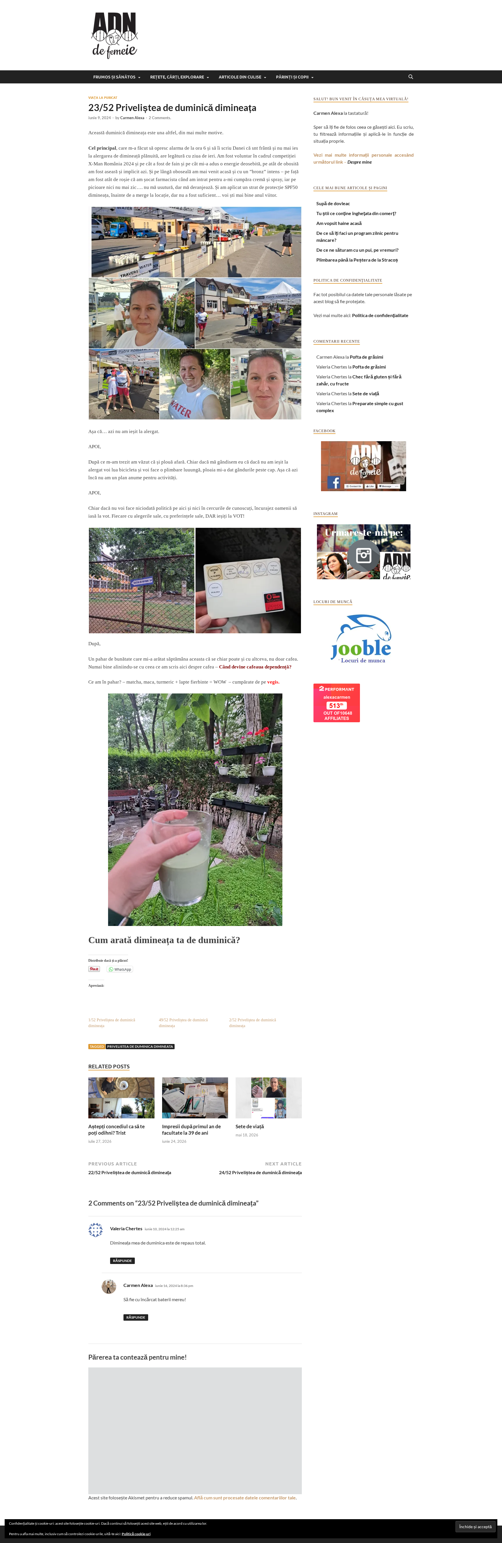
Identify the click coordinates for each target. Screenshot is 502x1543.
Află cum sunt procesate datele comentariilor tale (245, 1497)
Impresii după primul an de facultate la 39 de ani (191, 1129)
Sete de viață (250, 1126)
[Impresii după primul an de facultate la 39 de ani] (195, 1099)
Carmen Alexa (132, 117)
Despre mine (359, 162)
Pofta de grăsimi (366, 357)
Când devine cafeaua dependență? (255, 667)
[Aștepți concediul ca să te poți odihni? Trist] (121, 1099)
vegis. (274, 682)
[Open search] (410, 77)
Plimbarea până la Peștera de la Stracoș (357, 259)
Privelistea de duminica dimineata (140, 1046)
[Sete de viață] (269, 1099)
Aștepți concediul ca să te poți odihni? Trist (116, 1129)
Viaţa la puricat (102, 98)
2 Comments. (160, 117)
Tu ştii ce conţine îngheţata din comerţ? (356, 213)
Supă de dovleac (333, 203)
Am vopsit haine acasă (339, 223)
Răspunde (122, 1260)
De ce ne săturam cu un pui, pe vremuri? (357, 250)
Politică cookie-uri (136, 1534)
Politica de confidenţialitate (380, 315)
